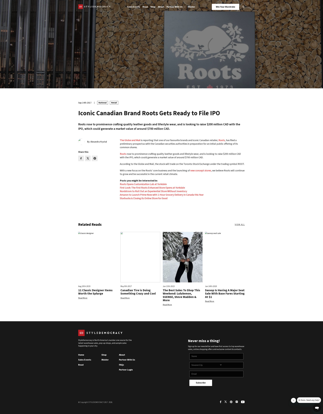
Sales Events (133, 6)
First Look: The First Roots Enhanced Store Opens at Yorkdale (152, 188)
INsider (191, 6)
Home (81, 354)
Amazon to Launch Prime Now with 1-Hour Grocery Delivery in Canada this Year (162, 195)
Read (145, 6)
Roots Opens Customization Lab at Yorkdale (143, 184)
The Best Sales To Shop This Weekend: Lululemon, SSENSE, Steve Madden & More (181, 295)
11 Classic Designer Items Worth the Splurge (95, 292)
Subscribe (201, 383)
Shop (152, 6)
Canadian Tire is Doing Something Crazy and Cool (138, 292)
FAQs (121, 364)
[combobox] (206, 365)
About (161, 6)
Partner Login (126, 369)
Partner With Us (175, 6)
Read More (82, 298)
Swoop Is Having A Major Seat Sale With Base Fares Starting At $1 (225, 293)
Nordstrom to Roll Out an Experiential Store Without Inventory (153, 191)
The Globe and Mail (130, 140)
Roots (222, 140)
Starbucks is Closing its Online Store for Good (143, 198)
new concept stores (200, 170)
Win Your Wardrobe (225, 6)
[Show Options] (231, 365)
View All (240, 224)
